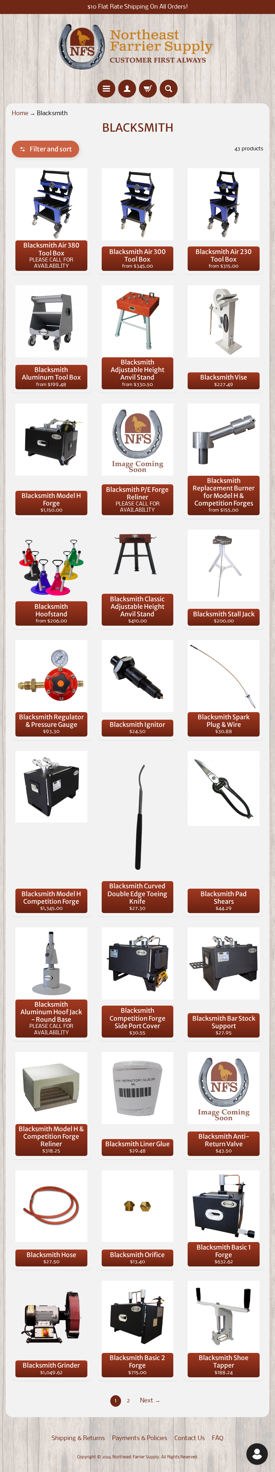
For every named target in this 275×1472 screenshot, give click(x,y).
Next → (150, 1400)
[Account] (127, 89)
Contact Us (189, 1438)
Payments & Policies (139, 1438)
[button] (45, 149)
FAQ (217, 1438)
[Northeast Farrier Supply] (137, 47)
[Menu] (106, 89)
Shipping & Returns (78, 1438)
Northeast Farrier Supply (135, 1457)
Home (20, 113)
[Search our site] (169, 89)
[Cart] (148, 89)
